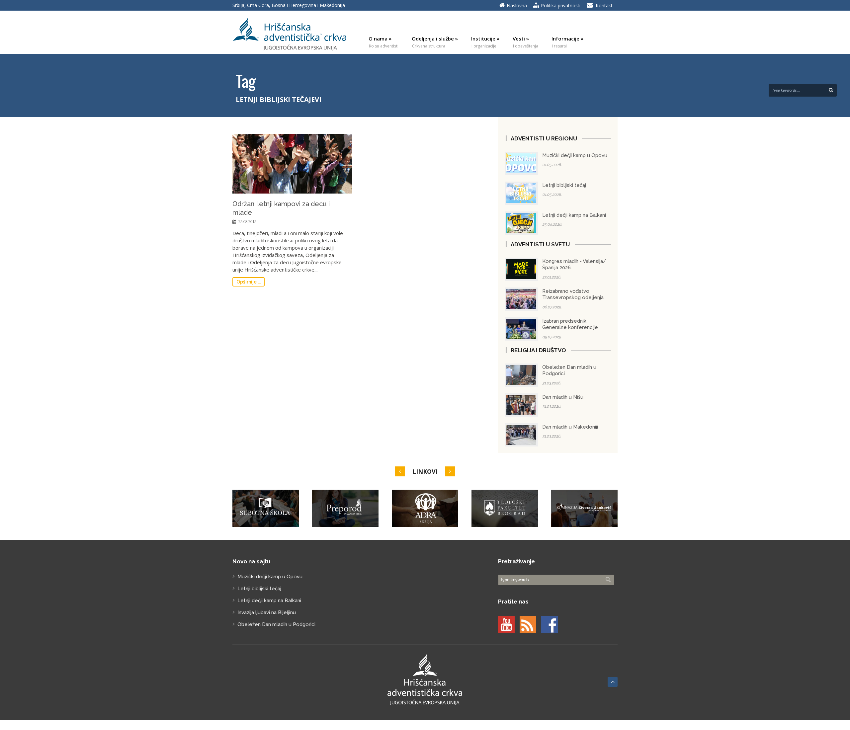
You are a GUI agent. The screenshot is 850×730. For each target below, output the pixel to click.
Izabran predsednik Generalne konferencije (570, 324)
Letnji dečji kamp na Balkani (574, 215)
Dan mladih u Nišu (562, 397)
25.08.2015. (247, 221)
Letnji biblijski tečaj (564, 185)
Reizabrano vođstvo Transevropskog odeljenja (573, 294)
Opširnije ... (248, 281)
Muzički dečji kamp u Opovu (574, 155)
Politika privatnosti (560, 5)
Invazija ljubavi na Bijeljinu (266, 612)
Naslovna (517, 5)
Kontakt (604, 5)
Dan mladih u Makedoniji (570, 427)
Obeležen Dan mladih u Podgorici (276, 624)
